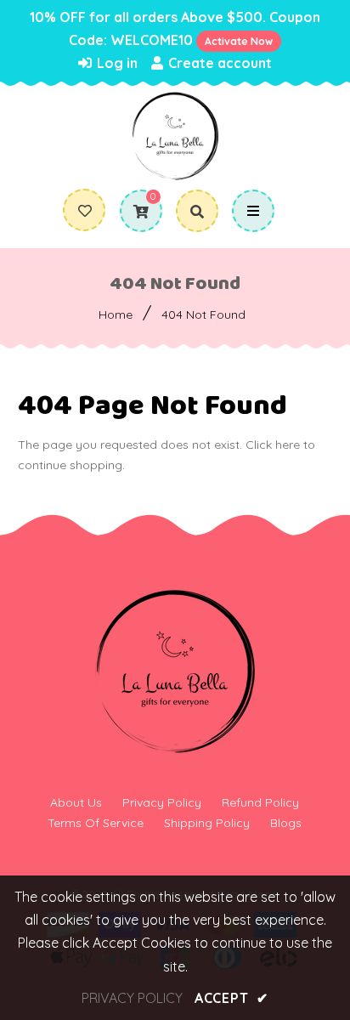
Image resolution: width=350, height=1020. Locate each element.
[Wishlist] (85, 210)
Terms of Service (96, 822)
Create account (218, 62)
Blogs (286, 822)
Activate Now (239, 41)
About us (76, 802)
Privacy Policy (161, 802)
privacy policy (132, 997)
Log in (115, 62)
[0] (135, 211)
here (287, 444)
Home (116, 314)
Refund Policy (260, 802)
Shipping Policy (207, 822)
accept (231, 997)
